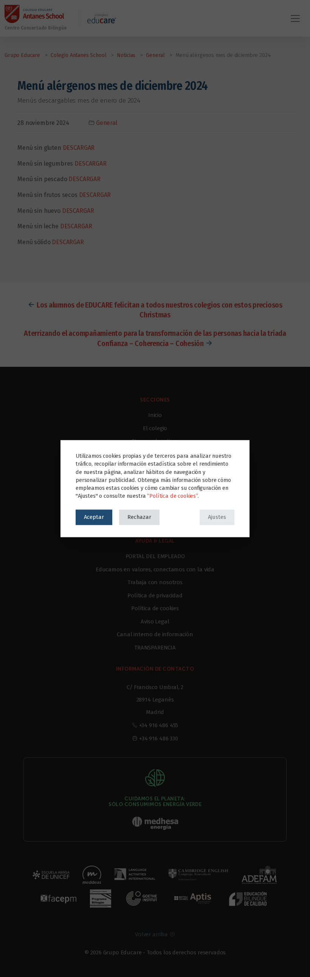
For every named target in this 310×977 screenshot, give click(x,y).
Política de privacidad (154, 595)
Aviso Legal (155, 621)
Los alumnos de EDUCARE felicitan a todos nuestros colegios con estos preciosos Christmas (159, 309)
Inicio (155, 415)
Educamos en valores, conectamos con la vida (155, 569)
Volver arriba (152, 934)
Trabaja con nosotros (155, 582)
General (106, 122)
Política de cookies (155, 608)
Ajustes (217, 517)
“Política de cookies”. (172, 495)
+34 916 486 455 (158, 725)
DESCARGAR (79, 147)
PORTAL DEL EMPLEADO (155, 556)
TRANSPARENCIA (155, 647)
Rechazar (139, 517)
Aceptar (94, 517)
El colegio (155, 428)
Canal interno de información (155, 634)
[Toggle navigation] (295, 18)
